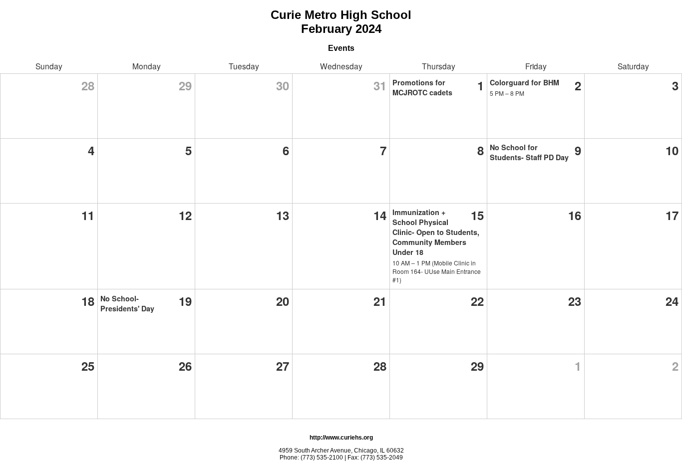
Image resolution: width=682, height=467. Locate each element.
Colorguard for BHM (524, 82)
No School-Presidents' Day (127, 303)
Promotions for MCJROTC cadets (422, 87)
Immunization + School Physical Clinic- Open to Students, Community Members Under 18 (435, 232)
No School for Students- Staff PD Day (529, 152)
